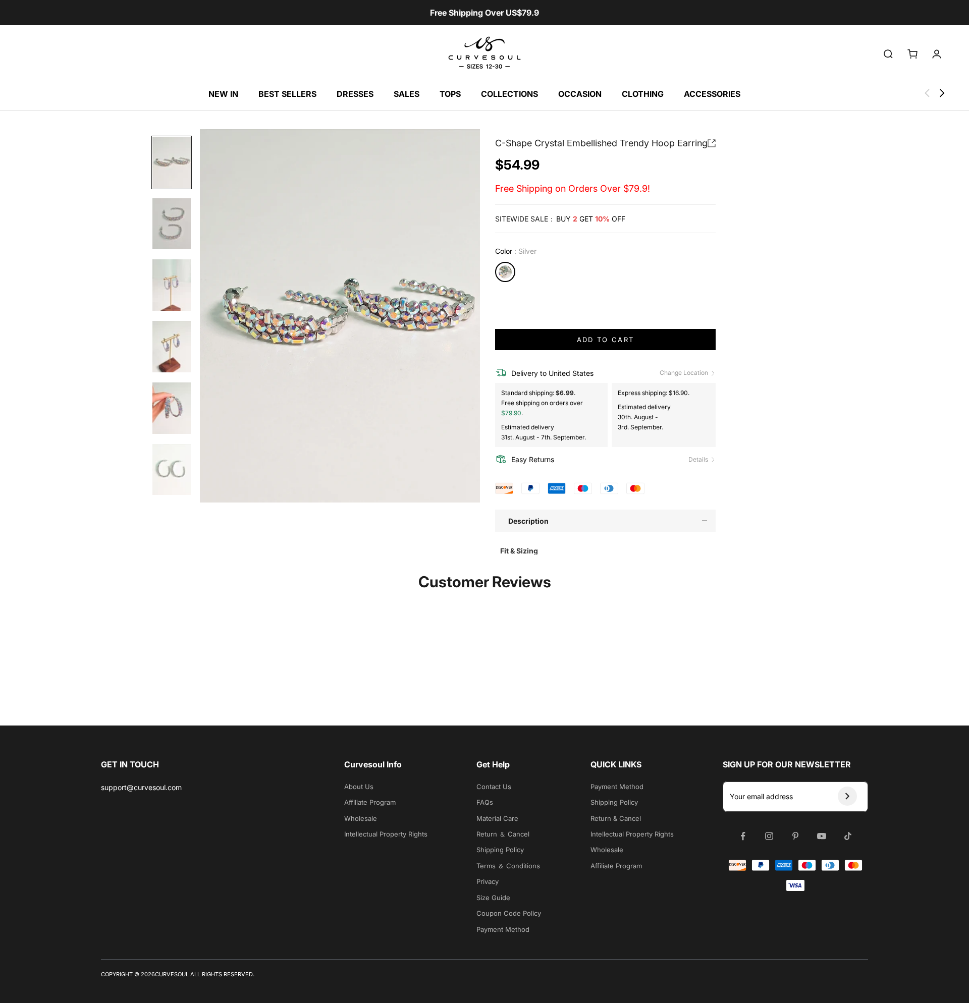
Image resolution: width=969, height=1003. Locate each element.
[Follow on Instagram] (769, 836)
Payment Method (502, 929)
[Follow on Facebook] (743, 836)
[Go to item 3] (171, 285)
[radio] (505, 272)
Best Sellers (287, 94)
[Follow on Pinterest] (795, 836)
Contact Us (493, 787)
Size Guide (493, 898)
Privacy (487, 881)
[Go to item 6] (171, 469)
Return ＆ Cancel (502, 834)
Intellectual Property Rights (385, 834)
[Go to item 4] (171, 346)
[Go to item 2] (171, 224)
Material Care (497, 818)
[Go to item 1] (171, 162)
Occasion (580, 94)
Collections (509, 94)
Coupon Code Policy (508, 913)
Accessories (712, 94)
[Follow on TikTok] (848, 836)
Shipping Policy (500, 850)
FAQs (484, 802)
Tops (450, 94)
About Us (358, 787)
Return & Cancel (615, 818)
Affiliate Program (370, 802)
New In (223, 94)
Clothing (643, 94)
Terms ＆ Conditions (508, 866)
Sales (406, 94)
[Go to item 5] (171, 408)
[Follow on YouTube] (822, 836)
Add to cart (605, 340)
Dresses (355, 94)
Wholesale (360, 818)
